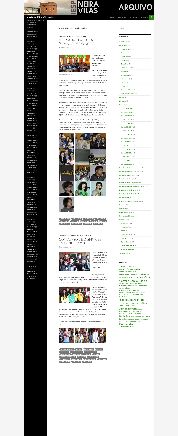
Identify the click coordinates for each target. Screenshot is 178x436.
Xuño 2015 (30, 39)
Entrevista (124, 64)
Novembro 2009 (31, 165)
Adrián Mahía (77, 218)
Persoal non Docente (128, 245)
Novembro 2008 (31, 190)
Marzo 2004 (30, 264)
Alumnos (122, 97)
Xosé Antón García (127, 324)
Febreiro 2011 (31, 135)
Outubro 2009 (31, 167)
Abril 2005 (30, 246)
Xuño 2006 (30, 234)
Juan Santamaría (128, 308)
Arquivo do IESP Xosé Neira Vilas (40, 17)
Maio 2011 (30, 128)
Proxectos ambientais (126, 212)
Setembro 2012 (31, 108)
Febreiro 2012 (31, 120)
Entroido (96, 354)
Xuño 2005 (30, 244)
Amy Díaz (78, 349)
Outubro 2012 (31, 106)
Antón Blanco (88, 349)
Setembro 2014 (31, 61)
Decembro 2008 (31, 187)
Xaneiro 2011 (31, 138)
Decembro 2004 (31, 254)
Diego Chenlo (64, 221)
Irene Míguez (85, 221)
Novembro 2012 (31, 103)
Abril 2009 (30, 180)
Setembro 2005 (31, 241)
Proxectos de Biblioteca (126, 216)
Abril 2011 (30, 130)
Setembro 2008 (31, 194)
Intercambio (125, 79)
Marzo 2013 (30, 93)
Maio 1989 (30, 279)
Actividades (133, 17)
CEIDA (131, 283)
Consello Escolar (126, 234)
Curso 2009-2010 (126, 138)
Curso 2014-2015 (126, 156)
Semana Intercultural (128, 93)
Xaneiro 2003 (31, 271)
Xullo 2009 (30, 172)
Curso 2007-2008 (126, 131)
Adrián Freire (125, 267)
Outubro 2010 (31, 145)
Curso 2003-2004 (126, 116)
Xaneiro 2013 (31, 98)
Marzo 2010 (30, 157)
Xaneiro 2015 (31, 51)
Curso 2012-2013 (85, 236)
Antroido (99, 349)
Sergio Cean (87, 223)
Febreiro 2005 (31, 251)
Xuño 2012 (30, 110)
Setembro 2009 (31, 170)
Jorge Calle (141, 302)
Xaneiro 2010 (31, 162)
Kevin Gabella (64, 223)
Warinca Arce (136, 321)
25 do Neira (144, 17)
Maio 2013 (30, 88)
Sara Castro (87, 361)
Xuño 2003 (30, 269)
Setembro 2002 (31, 274)
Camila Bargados (76, 352)
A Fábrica (134, 267)
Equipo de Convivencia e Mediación (130, 201)
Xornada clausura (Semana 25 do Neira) (77, 42)
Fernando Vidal (137, 295)
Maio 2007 (30, 219)
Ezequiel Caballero (140, 292)
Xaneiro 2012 (31, 123)
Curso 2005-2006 (126, 123)
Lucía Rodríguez (93, 357)
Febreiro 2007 (31, 227)
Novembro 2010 (31, 143)
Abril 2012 (30, 115)
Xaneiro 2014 (31, 76)
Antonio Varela (143, 274)
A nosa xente (125, 223)
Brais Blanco (64, 352)
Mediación (122, 208)
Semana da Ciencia (127, 90)
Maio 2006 (30, 237)
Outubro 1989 (31, 276)
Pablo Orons (77, 361)
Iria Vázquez (82, 357)
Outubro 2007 (31, 212)
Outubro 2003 (31, 266)
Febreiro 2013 (31, 96)
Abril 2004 (30, 261)
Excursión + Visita (127, 67)
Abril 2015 (30, 44)
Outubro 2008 (31, 192)
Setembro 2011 (31, 125)
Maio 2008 (30, 199)
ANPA (123, 231)
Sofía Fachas (98, 223)
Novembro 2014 (31, 56)
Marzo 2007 (30, 224)
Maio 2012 (30, 113)
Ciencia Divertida (138, 283)
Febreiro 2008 (31, 207)
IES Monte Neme (124, 297)
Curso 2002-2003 (126, 112)
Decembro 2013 (31, 78)
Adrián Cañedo (65, 218)
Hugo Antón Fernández (67, 357)
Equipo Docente (126, 242)
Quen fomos (122, 17)
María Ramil (102, 359)
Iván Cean (103, 221)
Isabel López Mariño (132, 299)
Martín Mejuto (65, 361)
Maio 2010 (30, 152)
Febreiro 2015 (31, 49)
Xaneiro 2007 (31, 229)
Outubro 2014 (31, 59)
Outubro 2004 (31, 259)
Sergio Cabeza (144, 319)
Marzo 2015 (30, 46)
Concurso (71, 236)
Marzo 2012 (30, 118)
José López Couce (127, 306)
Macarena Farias (125, 311)
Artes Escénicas (126, 49)
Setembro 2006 (31, 232)
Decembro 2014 (31, 54)
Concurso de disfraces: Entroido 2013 (80, 241)
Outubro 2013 (31, 83)
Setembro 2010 (31, 148)
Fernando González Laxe (125, 295)
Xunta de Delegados (127, 249)
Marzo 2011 (30, 133)
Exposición (124, 71)
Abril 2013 (30, 91)
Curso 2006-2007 (126, 127)
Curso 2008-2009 (126, 134)
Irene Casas (75, 221)
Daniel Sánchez (100, 218)
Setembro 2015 (31, 36)
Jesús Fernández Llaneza (127, 303)
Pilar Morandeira (144, 316)
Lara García (140, 309)
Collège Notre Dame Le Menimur (133, 285)
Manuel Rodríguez (90, 359)
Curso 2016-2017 (126, 164)
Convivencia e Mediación (130, 290)
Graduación (125, 75)
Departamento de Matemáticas (129, 182)
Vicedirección (123, 253)
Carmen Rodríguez (91, 352)
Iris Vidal (94, 221)
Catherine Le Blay (123, 283)
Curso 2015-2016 (126, 160)
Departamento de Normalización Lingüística (133, 186)
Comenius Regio (124, 288)
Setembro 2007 (31, 214)
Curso (112, 17)
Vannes (129, 321)
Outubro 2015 (31, 34)
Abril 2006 (30, 239)
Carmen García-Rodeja (133, 280)
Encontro (124, 60)
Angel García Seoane (128, 274)
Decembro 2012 (31, 101)
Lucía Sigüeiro (64, 359)
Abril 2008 (30, 202)
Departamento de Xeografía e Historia (131, 194)
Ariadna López (88, 218)
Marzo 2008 (30, 204)
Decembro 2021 (31, 31)
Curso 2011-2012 (126, 145)
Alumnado (124, 227)
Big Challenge (130, 277)
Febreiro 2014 (31, 73)
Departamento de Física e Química (130, 171)
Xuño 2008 (30, 197)
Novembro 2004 (31, 256)
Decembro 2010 (31, 140)
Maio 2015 (30, 41)
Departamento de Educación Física (130, 168)
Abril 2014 (30, 68)
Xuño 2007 (30, 217)
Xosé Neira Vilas (126, 326)
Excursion (122, 205)
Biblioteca (122, 101)
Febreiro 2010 (31, 160)
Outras (123, 82)
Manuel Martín (76, 359)
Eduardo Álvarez (124, 292)
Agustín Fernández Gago (130, 269)
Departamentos (124, 197)
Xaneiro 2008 (31, 209)
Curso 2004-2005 (126, 119)
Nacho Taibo (125, 316)
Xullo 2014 (30, 63)
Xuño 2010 (30, 150)
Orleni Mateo (134, 316)
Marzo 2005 (30, 249)
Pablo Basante (76, 223)
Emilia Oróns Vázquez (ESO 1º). (82, 354)
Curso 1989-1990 (126, 108)
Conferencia (125, 56)
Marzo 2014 (30, 71)
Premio (123, 86)
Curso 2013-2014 (81, 36)
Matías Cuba (124, 313)
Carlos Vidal (143, 277)
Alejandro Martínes (66, 349)
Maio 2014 (30, 66)
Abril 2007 (30, 222)
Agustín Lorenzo (124, 271)
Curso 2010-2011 (126, 142)
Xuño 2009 (30, 175)
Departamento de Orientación (129, 190)
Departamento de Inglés (127, 179)
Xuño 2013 (30, 86)
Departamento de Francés (127, 175)
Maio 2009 (30, 177)
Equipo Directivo (126, 238)
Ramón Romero (124, 319)
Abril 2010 (30, 155)
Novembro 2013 (31, 81)
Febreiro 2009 (31, 182)
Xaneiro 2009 (31, 185)
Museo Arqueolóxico (135, 313)
